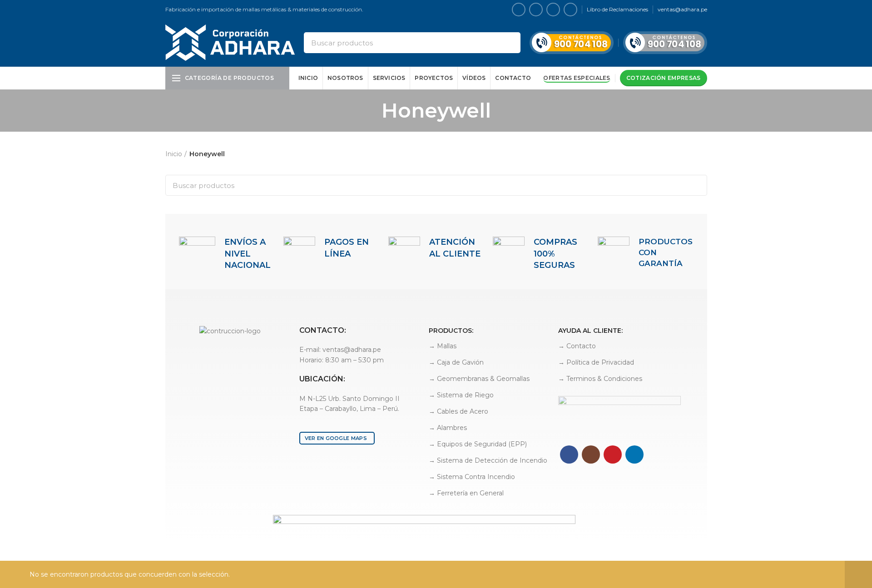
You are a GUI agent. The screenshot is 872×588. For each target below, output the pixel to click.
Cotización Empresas (663, 77)
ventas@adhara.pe (682, 9)
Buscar (508, 42)
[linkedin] (570, 9)
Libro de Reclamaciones (617, 9)
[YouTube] (553, 9)
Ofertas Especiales (576, 77)
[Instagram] (536, 9)
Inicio (173, 154)
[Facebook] (518, 9)
